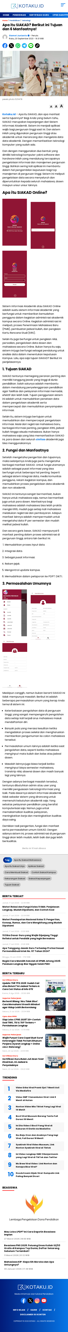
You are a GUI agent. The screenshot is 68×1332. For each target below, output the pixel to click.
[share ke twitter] (12, 47)
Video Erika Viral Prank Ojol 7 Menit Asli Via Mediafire (37, 1089)
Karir (34, 1309)
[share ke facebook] (5, 47)
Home (6, 14)
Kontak (47, 1309)
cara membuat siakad (16, 872)
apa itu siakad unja (15, 866)
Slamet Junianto (18, 35)
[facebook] (24, 1302)
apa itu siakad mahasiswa (27, 860)
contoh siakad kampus (44, 872)
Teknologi (26, 20)
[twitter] (31, 1302)
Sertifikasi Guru (39, 14)
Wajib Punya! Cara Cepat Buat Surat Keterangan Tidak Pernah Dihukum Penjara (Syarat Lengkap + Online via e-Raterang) (22, 1042)
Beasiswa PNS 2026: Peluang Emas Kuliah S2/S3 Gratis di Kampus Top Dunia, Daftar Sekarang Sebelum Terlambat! (32, 1248)
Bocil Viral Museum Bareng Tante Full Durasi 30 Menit (37, 1118)
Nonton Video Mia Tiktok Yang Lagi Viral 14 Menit (38, 1108)
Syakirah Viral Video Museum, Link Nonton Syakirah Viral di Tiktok (35, 1146)
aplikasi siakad (36, 866)
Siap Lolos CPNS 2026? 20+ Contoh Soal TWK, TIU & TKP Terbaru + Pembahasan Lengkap (21, 1022)
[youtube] (44, 1302)
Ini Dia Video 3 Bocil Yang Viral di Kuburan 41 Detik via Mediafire (34, 1127)
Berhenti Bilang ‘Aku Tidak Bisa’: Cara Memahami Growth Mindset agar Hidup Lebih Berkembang (21, 1004)
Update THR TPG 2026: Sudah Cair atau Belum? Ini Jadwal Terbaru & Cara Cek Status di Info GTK (21, 986)
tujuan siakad (12, 884)
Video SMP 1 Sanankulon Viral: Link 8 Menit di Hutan (36, 1099)
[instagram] (37, 1302)
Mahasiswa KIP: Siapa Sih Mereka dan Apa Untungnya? (29, 1263)
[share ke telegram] (25, 47)
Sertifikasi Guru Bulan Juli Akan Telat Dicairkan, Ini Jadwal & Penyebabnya (23, 1062)
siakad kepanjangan (39, 878)
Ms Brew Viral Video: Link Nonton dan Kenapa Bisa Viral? (36, 1165)
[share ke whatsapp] (18, 47)
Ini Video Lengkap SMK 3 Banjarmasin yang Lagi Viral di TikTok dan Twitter (37, 1156)
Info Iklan (19, 1309)
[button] (51, 106)
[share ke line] (31, 47)
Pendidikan (19, 14)
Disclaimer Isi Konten (33, 1314)
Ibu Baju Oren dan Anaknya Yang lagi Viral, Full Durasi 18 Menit (37, 1137)
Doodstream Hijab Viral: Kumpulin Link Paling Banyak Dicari (37, 1175)
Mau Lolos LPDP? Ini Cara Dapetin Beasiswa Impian (29, 1233)
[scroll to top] (63, 1313)
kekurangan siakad (15, 878)
